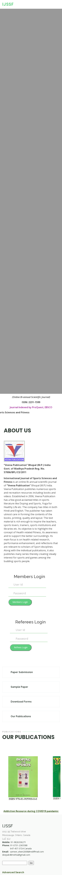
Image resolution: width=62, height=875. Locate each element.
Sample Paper (19, 686)
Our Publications (21, 716)
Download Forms (21, 701)
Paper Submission (22, 672)
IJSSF (8, 4)
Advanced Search (13, 872)
